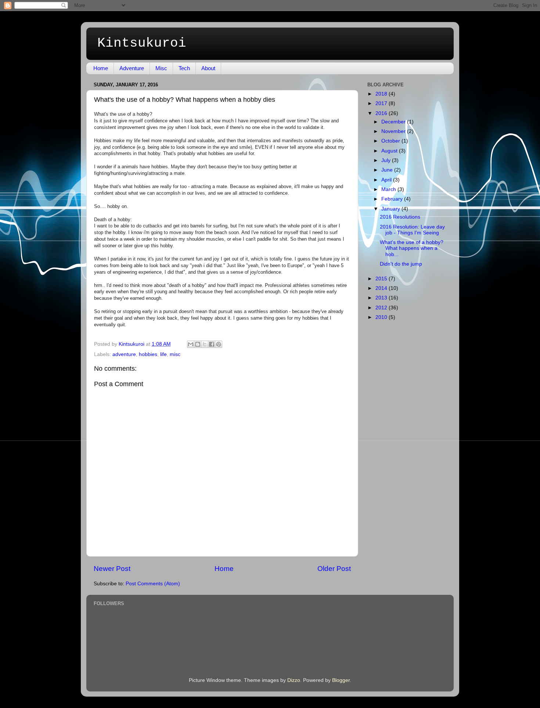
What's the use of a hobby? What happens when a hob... (411, 248)
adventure (124, 354)
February (392, 199)
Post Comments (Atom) (153, 583)
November (394, 131)
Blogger (341, 680)
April (387, 180)
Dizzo (293, 680)
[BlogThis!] (197, 344)
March (389, 189)
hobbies (148, 354)
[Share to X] (204, 344)
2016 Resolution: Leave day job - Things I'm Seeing (412, 230)
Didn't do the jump (401, 264)
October (391, 141)
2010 (382, 317)
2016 (382, 113)
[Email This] (190, 344)
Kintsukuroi (141, 43)
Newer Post (112, 568)
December (394, 122)
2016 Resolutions (400, 217)
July (386, 160)
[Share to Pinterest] (218, 344)
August (390, 151)
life (163, 354)
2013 (382, 298)
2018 (382, 94)
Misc (161, 68)
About (208, 68)
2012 (382, 307)
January (391, 209)
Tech (184, 68)
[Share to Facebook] (211, 344)
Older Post (334, 568)
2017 (382, 103)
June (387, 170)
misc (175, 354)
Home (100, 68)
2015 (382, 278)
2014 (382, 288)
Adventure (131, 68)
